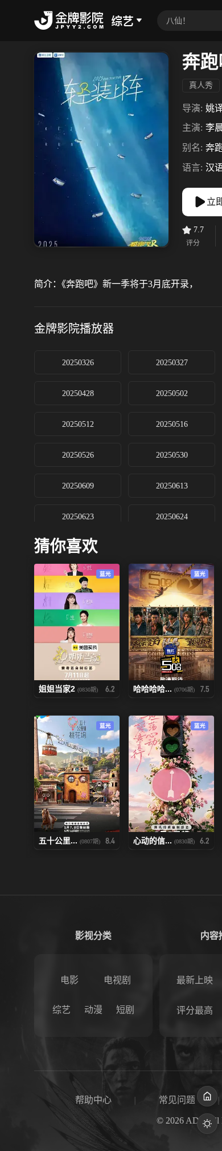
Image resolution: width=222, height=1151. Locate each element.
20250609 (78, 486)
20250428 (78, 393)
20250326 (78, 362)
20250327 (172, 362)
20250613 (172, 486)
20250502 (172, 393)
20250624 (172, 516)
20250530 (172, 455)
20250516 (172, 424)
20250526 (78, 455)
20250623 (78, 516)
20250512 (78, 424)
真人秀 (201, 85)
